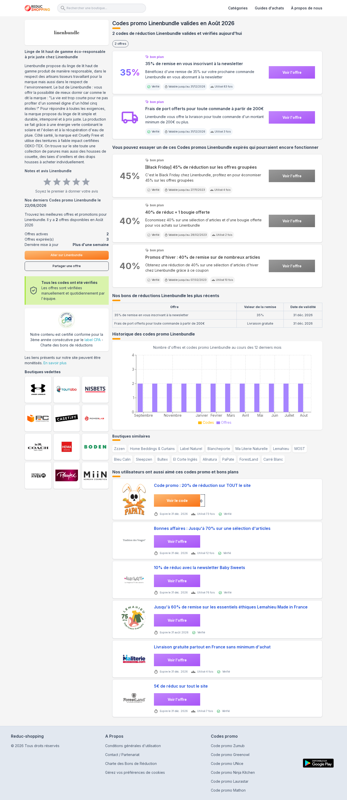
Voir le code (177, 500)
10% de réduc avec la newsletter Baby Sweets (199, 567)
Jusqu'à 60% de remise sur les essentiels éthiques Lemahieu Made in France (231, 607)
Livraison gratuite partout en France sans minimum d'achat (212, 647)
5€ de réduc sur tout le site (181, 686)
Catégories (238, 8)
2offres (120, 44)
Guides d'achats (269, 8)
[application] (217, 388)
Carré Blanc (273, 459)
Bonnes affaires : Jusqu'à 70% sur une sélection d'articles (212, 528)
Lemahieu (281, 448)
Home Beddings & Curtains (152, 448)
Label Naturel (191, 448)
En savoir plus (55, 363)
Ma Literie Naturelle (251, 448)
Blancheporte (219, 448)
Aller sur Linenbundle (67, 255)
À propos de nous (306, 8)
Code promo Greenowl (230, 754)
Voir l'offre (292, 72)
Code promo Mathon (228, 790)
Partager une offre (67, 266)
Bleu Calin (122, 459)
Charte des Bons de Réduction (131, 763)
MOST (299, 448)
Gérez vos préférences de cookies (135, 772)
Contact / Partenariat (122, 754)
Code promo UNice (227, 763)
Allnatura (210, 459)
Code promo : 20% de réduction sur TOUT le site (202, 485)
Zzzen (119, 448)
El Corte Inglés (185, 459)
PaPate (228, 459)
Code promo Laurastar (229, 781)
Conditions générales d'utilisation (133, 746)
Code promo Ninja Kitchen (233, 772)
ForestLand (249, 459)
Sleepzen (144, 459)
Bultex (162, 459)
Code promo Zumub (228, 746)
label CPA (93, 340)
